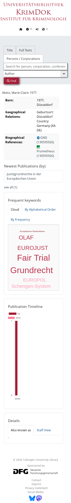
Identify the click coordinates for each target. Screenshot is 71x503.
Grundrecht (31, 270)
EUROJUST (32, 248)
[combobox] (36, 66)
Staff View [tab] (44, 430)
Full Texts (25, 50)
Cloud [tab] (15, 209)
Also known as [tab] (21, 430)
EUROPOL (34, 280)
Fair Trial (33, 258)
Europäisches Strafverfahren (32, 231)
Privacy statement (36, 488)
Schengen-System (31, 286)
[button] (29, 29)
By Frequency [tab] (20, 219)
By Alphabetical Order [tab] (40, 209)
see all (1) (10, 187)
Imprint (36, 484)
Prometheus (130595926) (46, 153)
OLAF (26, 237)
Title (10, 50)
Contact (36, 480)
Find (13, 81)
